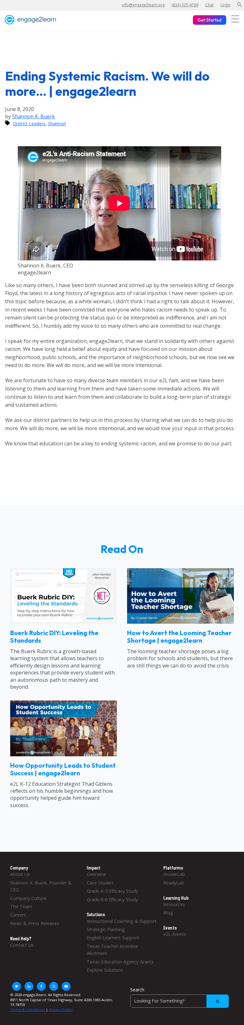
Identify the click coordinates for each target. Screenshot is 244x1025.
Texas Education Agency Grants (120, 962)
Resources (174, 904)
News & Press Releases (34, 923)
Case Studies (100, 883)
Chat (209, 5)
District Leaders (29, 124)
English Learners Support (113, 938)
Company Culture (28, 898)
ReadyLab (173, 883)
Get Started (209, 20)
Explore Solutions (105, 970)
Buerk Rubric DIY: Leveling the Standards (54, 636)
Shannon (57, 124)
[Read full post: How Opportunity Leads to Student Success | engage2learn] (63, 754)
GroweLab (174, 874)
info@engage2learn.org (143, 5)
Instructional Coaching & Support (122, 921)
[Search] (218, 1001)
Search (137, 990)
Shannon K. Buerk (33, 116)
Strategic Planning (106, 929)
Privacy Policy (61, 1009)
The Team (21, 906)
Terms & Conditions (27, 1009)
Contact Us (22, 945)
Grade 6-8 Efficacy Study (112, 900)
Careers (18, 915)
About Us (20, 874)
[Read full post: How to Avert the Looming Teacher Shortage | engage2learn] (180, 621)
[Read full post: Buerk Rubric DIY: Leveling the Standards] (63, 621)
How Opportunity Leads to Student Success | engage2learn (63, 769)
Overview (96, 874)
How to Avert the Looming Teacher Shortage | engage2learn (179, 636)
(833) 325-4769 (185, 5)
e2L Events (174, 934)
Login (225, 5)
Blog (168, 913)
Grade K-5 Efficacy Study (112, 891)
